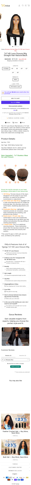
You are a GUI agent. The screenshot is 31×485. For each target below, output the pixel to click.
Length (15, 65)
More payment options (15, 106)
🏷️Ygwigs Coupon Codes (15, 118)
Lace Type (15, 84)
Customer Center (15, 467)
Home (3, 49)
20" (22, 68)
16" (12, 68)
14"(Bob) (6, 68)
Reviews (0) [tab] (8, 355)
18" (17, 68)
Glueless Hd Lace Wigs (11, 49)
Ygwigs (15, 464)
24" (13, 72)
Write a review (15, 366)
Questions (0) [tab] (22, 355)
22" (27, 68)
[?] (21, 114)
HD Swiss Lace (15, 86)
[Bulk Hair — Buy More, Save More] (15, 447)
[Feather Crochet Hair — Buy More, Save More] (15, 421)
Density (15, 76)
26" (18, 72)
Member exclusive (15, 470)
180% (15, 79)
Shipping (9, 60)
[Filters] (2, 359)
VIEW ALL (15, 435)
